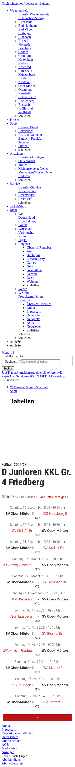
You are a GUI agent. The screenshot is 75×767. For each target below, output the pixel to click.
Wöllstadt (24, 112)
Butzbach (24, 37)
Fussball (23, 146)
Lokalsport (25, 131)
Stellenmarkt (26, 161)
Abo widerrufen (12, 763)
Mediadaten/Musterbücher (35, 172)
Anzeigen (8, 752)
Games (31, 262)
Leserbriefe (25, 198)
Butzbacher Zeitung (31, 18)
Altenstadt (25, 22)
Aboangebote (27, 191)
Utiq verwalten (11, 741)
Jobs (5, 372)
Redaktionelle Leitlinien (17, 733)
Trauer (22, 165)
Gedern (23, 52)
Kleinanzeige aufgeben (33, 168)
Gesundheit (34, 270)
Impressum (34, 311)
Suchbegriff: (13, 361)
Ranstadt (24, 93)
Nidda (22, 78)
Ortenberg (25, 89)
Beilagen (24, 176)
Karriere (32, 274)
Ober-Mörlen (27, 86)
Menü (5, 352)
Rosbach (24, 104)
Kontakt (32, 308)
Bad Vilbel (25, 29)
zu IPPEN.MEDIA (38, 376)
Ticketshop (58, 376)
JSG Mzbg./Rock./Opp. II (21, 565)
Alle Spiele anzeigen (53, 497)
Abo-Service (17, 376)
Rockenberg (26, 101)
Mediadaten (9, 748)
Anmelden (23, 372)
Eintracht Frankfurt (30, 138)
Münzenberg (26, 74)
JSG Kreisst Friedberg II (20, 651)
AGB (30, 323)
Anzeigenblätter (40, 372)
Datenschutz (35, 315)
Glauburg (24, 55)
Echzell (23, 40)
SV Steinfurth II (23, 531)
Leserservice (26, 195)
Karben (23, 63)
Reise (30, 277)
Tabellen (24, 142)
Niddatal (24, 82)
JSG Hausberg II (54, 514)
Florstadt (24, 44)
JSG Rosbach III (54, 582)
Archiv (55, 372)
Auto (30, 251)
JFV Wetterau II (22, 599)
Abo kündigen (11, 759)
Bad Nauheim (27, 25)
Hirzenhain (25, 59)
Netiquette (33, 319)
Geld (30, 266)
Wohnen (32, 281)
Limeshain (25, 71)
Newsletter (34, 326)
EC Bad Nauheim (30, 134)
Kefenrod (24, 67)
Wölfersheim (26, 108)
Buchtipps (33, 255)
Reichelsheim (27, 97)
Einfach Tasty (36, 259)
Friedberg (24, 48)
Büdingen (24, 33)
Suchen (7, 368)
